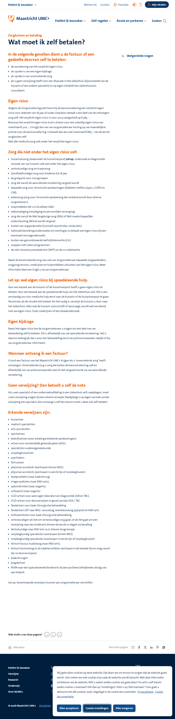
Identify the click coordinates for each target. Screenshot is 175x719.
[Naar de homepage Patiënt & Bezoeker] (29, 18)
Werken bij (90, 4)
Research (13, 679)
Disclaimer (45, 705)
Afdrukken (19, 647)
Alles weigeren (124, 708)
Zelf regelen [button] (99, 21)
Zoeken (156, 21)
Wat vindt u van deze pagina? (25, 634)
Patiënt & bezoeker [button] (69, 21)
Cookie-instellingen (97, 708)
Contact (105, 4)
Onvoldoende (59, 634)
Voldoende (52, 634)
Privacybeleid (145, 692)
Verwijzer (13, 674)
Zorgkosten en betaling (25, 35)
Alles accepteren (69, 708)
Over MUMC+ (15, 691)
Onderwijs (14, 685)
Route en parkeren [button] (130, 21)
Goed (46, 634)
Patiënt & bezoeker (20, 5)
